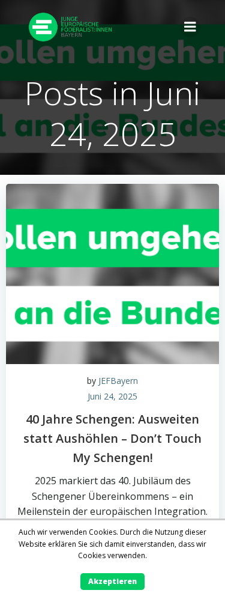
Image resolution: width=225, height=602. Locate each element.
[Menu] (190, 27)
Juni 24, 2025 (112, 396)
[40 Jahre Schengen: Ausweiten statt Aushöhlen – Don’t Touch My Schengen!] (112, 272)
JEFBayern (118, 380)
